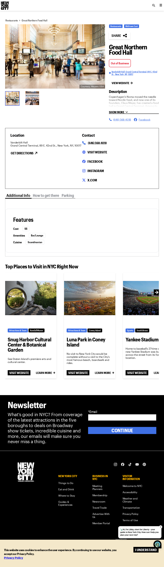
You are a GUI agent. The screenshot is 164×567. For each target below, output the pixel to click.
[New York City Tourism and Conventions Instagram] (116, 464)
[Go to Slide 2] (33, 98)
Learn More (44, 373)
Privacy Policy (13, 557)
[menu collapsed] (161, 5)
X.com (92, 180)
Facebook (95, 161)
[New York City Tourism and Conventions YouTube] (137, 464)
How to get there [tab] (46, 195)
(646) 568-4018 (97, 143)
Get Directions (22, 153)
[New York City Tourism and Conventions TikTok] (130, 464)
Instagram (95, 171)
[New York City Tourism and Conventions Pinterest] (144, 464)
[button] (55, 56)
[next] (157, 292)
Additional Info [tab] (18, 195)
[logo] (4, 4)
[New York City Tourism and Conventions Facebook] (123, 464)
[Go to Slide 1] (13, 98)
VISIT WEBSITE (19, 373)
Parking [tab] (68, 195)
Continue (122, 430)
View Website (120, 83)
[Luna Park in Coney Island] (89, 298)
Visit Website (97, 152)
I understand (146, 550)
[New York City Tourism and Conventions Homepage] (26, 472)
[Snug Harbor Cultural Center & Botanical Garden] (30, 298)
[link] (69, 483)
